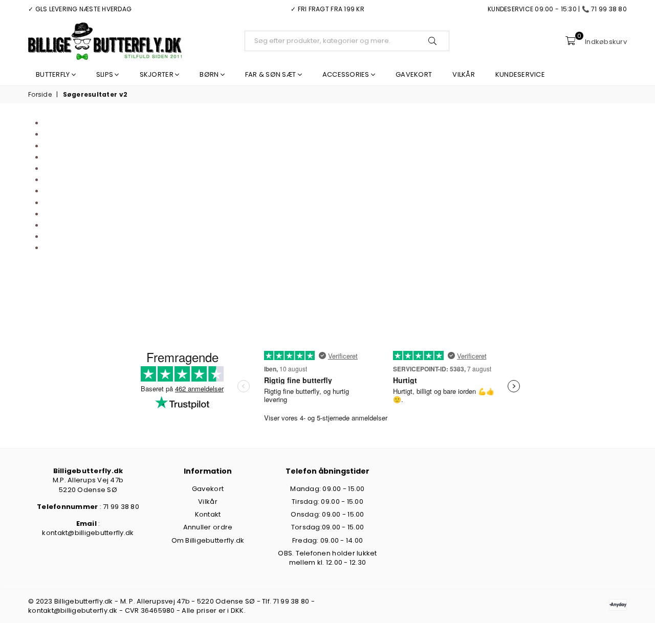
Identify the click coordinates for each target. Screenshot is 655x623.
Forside (40, 95)
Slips (105, 74)
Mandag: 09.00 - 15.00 (327, 489)
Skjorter (157, 74)
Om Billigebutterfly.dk (208, 540)
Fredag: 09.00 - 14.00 (327, 540)
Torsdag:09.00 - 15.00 (327, 527)
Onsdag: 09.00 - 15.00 (327, 514)
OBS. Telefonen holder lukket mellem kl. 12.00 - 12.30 (327, 557)
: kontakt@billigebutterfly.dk (88, 528)
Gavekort (414, 74)
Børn (210, 74)
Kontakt (208, 514)
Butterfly (54, 74)
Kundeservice (520, 74)
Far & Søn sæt (271, 74)
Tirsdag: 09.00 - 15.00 (327, 501)
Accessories (346, 74)
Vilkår (463, 74)
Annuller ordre (208, 527)
